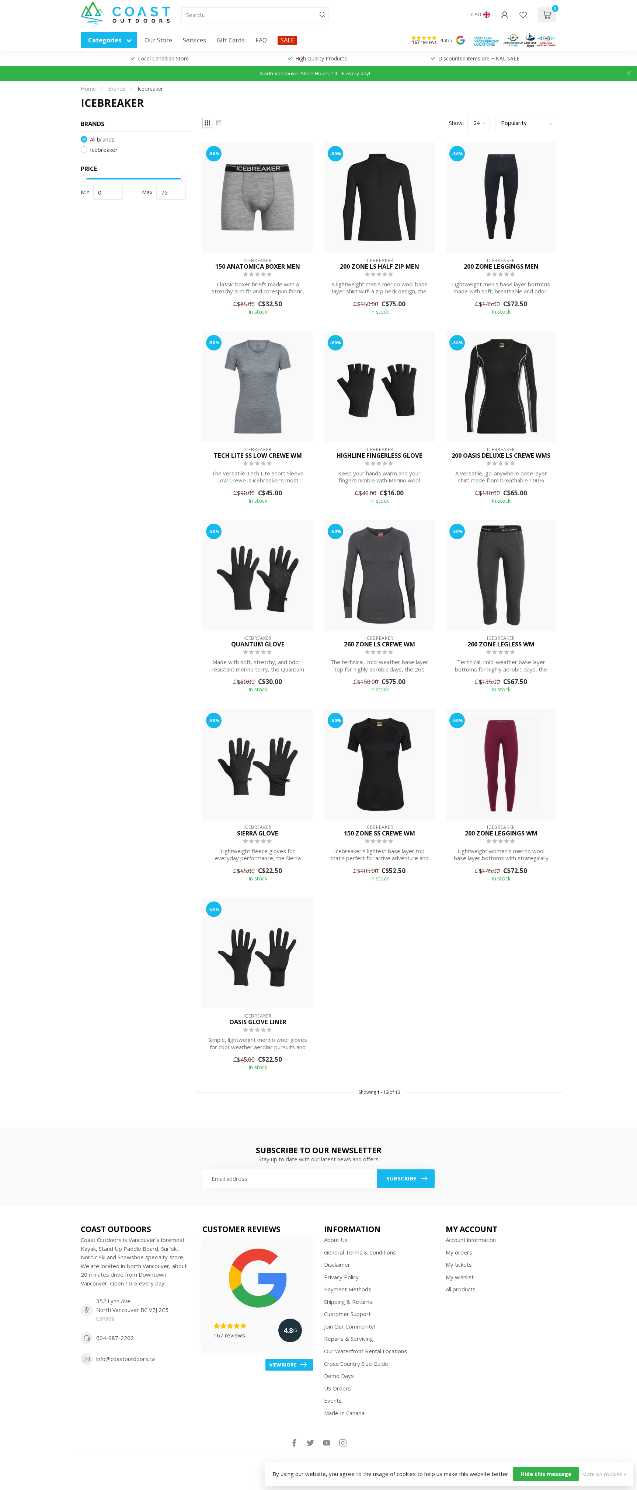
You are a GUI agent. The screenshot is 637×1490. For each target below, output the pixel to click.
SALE (287, 40)
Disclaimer (337, 1264)
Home (88, 88)
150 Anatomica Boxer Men (257, 266)
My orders (459, 1252)
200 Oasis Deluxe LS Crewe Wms (501, 455)
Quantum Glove (258, 644)
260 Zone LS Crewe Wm (379, 644)
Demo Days (339, 1375)
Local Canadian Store (163, 58)
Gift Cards (231, 40)
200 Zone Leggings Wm (501, 833)
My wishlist (460, 1277)
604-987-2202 (115, 1337)
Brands (116, 88)
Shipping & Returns (348, 1301)
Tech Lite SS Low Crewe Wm (258, 455)
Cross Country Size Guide (356, 1363)
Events (333, 1400)
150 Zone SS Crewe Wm (379, 833)
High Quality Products (321, 58)
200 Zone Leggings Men (501, 266)
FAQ (261, 40)
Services (194, 40)
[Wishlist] (523, 14)
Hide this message (546, 1473)
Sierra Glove (257, 833)
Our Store (158, 40)
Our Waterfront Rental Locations (365, 1351)
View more (282, 1364)
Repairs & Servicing (348, 1338)
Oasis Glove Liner (257, 1022)
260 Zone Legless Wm (501, 644)
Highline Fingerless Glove (379, 455)
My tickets (459, 1264)
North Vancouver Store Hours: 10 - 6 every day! (315, 73)
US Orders (337, 1388)
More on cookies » (604, 1474)
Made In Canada (344, 1413)
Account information (471, 1239)
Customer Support (347, 1314)
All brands (102, 139)
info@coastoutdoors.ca (125, 1358)
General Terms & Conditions (360, 1252)
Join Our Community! (349, 1326)
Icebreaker (150, 88)
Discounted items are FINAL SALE (478, 58)
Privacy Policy (341, 1277)
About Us (336, 1239)
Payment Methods (347, 1289)
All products (461, 1289)
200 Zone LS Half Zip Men (379, 266)
